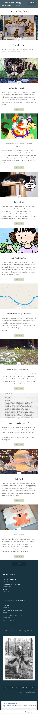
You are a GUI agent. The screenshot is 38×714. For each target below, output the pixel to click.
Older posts (19, 564)
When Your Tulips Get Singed (11, 584)
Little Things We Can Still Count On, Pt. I (14, 616)
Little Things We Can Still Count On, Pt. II (14, 600)
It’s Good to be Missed (9, 579)
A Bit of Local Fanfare (9, 621)
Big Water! (6, 605)
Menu (33, 2)
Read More (19, 109)
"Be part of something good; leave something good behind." (14, 4)
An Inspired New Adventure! (11, 595)
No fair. (5, 590)
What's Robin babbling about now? (22, 688)
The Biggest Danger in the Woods (12, 610)
